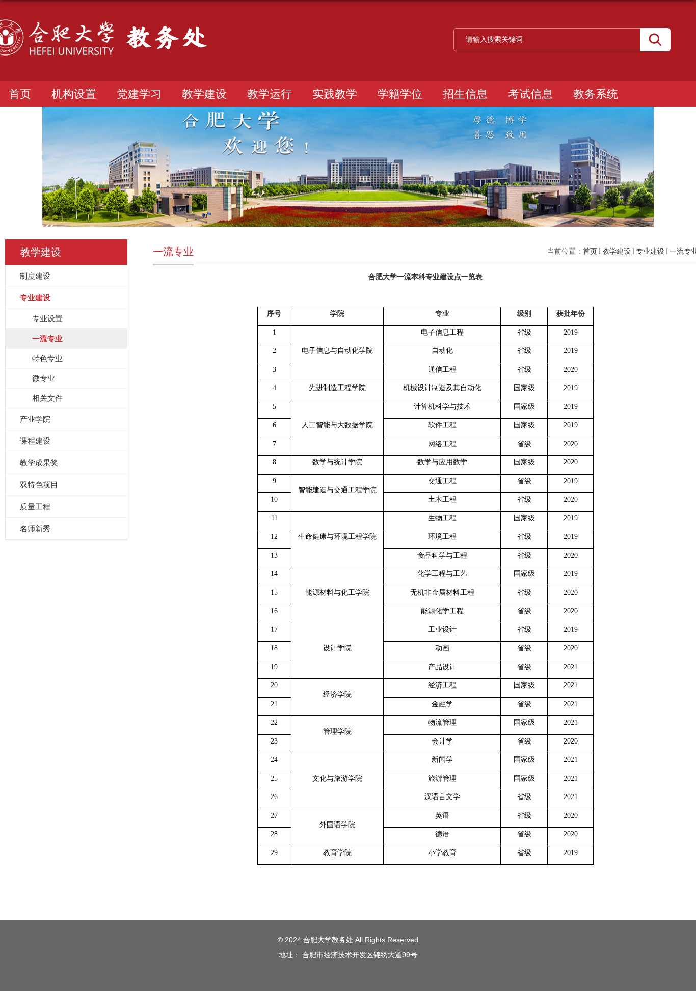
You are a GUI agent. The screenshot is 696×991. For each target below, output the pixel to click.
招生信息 (465, 94)
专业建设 (650, 251)
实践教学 (334, 94)
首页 (20, 94)
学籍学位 (400, 94)
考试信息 (530, 94)
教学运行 (269, 94)
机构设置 (73, 94)
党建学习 (139, 94)
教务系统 (595, 94)
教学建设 (204, 94)
